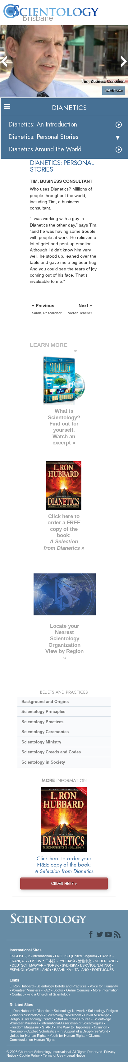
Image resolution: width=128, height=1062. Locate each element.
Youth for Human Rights (67, 1035)
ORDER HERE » (64, 883)
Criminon (100, 1027)
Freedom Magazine (24, 1027)
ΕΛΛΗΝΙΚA (62, 970)
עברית (35, 960)
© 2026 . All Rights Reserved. (55, 1052)
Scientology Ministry (41, 742)
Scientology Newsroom (63, 1015)
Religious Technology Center (31, 1019)
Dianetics (44, 1011)
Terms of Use (53, 1055)
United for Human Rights (28, 1035)
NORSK (53, 965)
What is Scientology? (27, 1015)
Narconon (17, 1031)
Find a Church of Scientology (48, 994)
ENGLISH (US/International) (31, 956)
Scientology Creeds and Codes (51, 752)
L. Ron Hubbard (22, 986)
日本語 (50, 961)
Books (58, 990)
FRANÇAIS (18, 961)
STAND (47, 1027)
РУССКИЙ (67, 961)
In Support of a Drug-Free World (84, 1031)
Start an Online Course (73, 1019)
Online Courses (78, 990)
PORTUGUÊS (103, 970)
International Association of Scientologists (72, 1023)
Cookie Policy (29, 1055)
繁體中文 (85, 961)
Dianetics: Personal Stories (43, 136)
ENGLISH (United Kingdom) (76, 956)
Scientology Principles (43, 711)
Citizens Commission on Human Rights (55, 1037)
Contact (18, 994)
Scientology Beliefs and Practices (62, 986)
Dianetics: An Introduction (42, 124)
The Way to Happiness (73, 1027)
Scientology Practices (42, 721)
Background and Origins (45, 701)
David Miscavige (96, 1015)
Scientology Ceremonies (45, 731)
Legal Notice (75, 1055)
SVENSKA (69, 965)
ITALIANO (81, 970)
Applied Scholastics (42, 1031)
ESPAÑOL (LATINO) (95, 965)
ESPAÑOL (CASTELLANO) (30, 970)
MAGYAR (36, 965)
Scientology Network (69, 1011)
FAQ (46, 990)
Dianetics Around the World (44, 149)
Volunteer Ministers (26, 990)
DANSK (106, 956)
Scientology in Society (43, 762)
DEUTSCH (20, 965)
